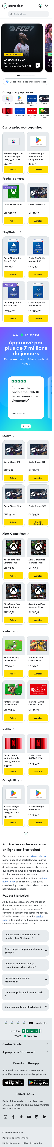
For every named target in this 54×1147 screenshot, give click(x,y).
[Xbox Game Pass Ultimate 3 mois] (38, 547)
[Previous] (23, 426)
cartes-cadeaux (37, 856)
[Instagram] (6, 1117)
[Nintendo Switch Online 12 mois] (38, 689)
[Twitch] (37, 1117)
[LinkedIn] (45, 1117)
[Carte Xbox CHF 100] (13, 192)
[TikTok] (22, 1117)
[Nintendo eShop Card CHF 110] (13, 689)
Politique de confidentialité (15, 1137)
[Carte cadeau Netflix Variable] (13, 743)
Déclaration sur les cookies (15, 1143)
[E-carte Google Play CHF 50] (38, 794)
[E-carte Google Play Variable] (38, 141)
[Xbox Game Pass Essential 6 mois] (13, 591)
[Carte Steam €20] (38, 192)
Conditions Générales (12, 1132)
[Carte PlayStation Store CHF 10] (13, 246)
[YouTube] (30, 1117)
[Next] (28, 426)
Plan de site (36, 1143)
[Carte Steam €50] (13, 494)
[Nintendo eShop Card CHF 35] (13, 645)
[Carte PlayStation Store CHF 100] (38, 290)
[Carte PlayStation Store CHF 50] (13, 290)
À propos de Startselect (18, 1052)
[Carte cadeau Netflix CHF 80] (38, 743)
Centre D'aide (11, 1044)
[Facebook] (14, 1117)
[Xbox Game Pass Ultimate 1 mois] (13, 547)
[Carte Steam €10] (13, 449)
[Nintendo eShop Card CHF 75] (38, 645)
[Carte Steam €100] (38, 494)
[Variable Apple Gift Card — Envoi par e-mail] (13, 141)
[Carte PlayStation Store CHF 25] (38, 246)
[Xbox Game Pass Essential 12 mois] (38, 591)
